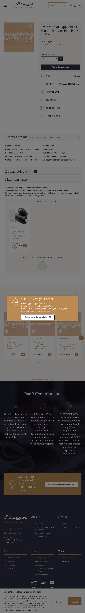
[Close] (76, 293)
